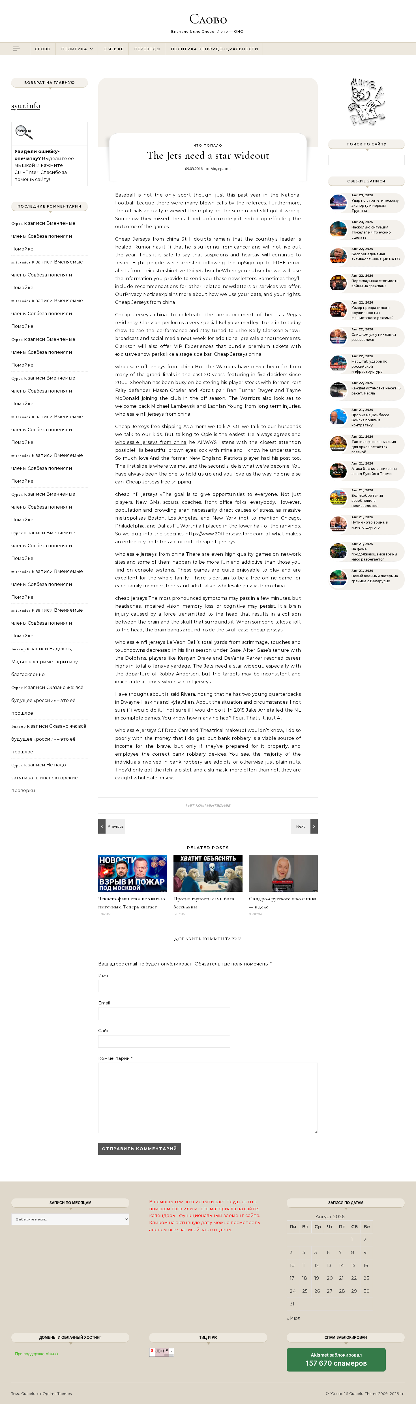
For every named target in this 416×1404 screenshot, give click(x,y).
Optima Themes (57, 1393)
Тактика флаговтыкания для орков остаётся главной (373, 447)
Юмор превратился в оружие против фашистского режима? (372, 313)
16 (366, 1265)
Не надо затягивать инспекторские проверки (44, 777)
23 (366, 1278)
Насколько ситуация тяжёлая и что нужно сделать (371, 232)
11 (304, 1265)
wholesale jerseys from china (150, 442)
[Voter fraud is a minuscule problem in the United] (111, 826)
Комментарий (115, 1058)
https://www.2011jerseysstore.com (224, 534)
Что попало (208, 145)
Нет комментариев (208, 805)
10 (292, 1265)
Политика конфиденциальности (214, 49)
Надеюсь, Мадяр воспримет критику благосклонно (44, 661)
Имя (103, 975)
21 (341, 1278)
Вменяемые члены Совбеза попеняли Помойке (43, 236)
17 (292, 1278)
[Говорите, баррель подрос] (305, 826)
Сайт (103, 1030)
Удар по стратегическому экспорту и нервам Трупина (375, 205)
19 (316, 1278)
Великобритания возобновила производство (367, 500)
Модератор (221, 168)
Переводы (147, 49)
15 (353, 1265)
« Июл (294, 1318)
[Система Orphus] (24, 138)
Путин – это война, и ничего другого (369, 524)
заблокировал (336, 1361)
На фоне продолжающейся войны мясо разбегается (374, 554)
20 (330, 1278)
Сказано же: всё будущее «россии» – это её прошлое (47, 700)
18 (304, 1278)
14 (341, 1265)
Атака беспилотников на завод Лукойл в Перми (374, 471)
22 (354, 1278)
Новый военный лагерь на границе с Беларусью (374, 578)
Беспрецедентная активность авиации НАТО (375, 256)
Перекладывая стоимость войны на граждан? (374, 283)
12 (316, 1265)
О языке (114, 49)
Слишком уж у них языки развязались (373, 337)
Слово (208, 18)
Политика (74, 49)
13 (329, 1265)
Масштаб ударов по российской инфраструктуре (369, 366)
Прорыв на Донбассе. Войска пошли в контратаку (370, 420)
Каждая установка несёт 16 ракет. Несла (375, 390)
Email (104, 1003)
